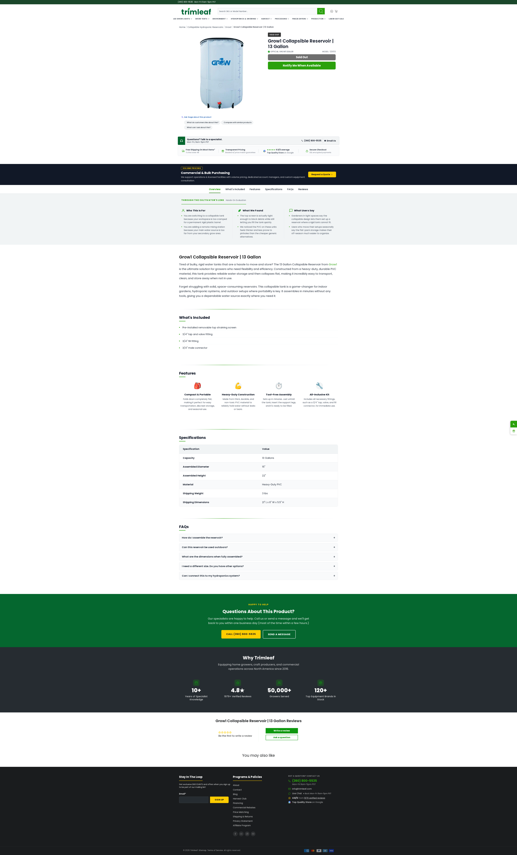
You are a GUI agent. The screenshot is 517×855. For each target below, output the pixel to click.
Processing (281, 19)
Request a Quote (320, 174)
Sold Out (302, 57)
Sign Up (219, 799)
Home (182, 27)
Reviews (303, 189)
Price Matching (241, 812)
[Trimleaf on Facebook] (235, 833)
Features (255, 189)
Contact (237, 789)
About (236, 785)
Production (317, 19)
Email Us (331, 140)
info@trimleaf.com (302, 788)
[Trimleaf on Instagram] (247, 833)
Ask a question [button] (281, 737)
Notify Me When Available (302, 65)
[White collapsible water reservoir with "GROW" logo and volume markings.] (222, 73)
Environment (219, 19)
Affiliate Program (242, 825)
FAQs (290, 189)
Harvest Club (240, 798)
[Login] (332, 11)
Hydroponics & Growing (243, 19)
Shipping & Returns (243, 816)
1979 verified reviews (314, 798)
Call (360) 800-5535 (241, 634)
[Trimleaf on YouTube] (241, 833)
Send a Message (279, 634)
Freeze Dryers (299, 19)
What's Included (235, 189)
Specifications (273, 189)
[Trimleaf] (196, 11)
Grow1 (228, 27)
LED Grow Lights (181, 19)
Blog (235, 794)
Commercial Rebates (244, 807)
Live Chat (297, 793)
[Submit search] (321, 11)
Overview (215, 189)
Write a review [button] (282, 730)
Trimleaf (194, 850)
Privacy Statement (243, 821)
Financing (238, 803)
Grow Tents (201, 19)
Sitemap (202, 850)
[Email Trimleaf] (253, 833)
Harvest (265, 19)
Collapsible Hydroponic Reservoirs (205, 27)
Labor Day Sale (336, 19)
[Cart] (336, 11)
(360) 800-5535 (312, 140)
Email (182, 793)
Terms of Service (215, 850)
